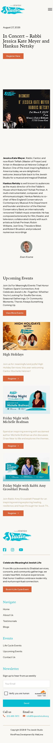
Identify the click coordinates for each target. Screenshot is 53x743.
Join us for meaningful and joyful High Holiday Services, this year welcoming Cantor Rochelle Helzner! (23, 367)
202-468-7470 (13, 716)
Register (12, 378)
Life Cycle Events (12, 645)
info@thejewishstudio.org (38, 716)
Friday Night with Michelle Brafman (16, 420)
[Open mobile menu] (50, 9)
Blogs (6, 626)
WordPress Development (21, 734)
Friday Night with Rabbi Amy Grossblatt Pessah (24, 487)
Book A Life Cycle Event (17, 589)
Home (6, 609)
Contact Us (9, 657)
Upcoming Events (12, 651)
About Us (8, 615)
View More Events (14, 313)
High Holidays (13, 354)
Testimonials (10, 621)
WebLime (39, 734)
